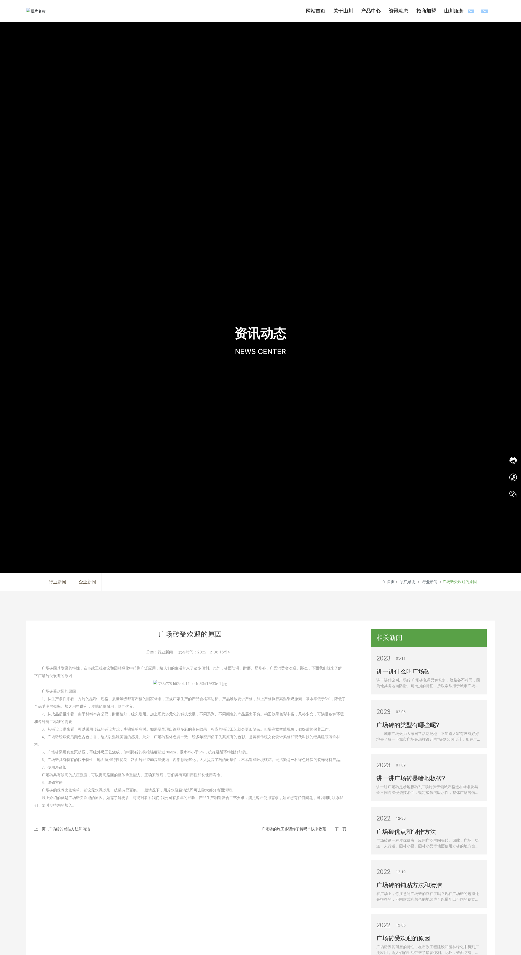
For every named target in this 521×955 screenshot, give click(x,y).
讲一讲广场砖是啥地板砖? (410, 778)
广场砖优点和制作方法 (406, 831)
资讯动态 (407, 582)
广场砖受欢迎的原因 (403, 938)
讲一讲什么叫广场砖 (403, 671)
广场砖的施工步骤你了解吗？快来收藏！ (296, 828)
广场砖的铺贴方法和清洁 (69, 828)
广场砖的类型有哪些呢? (407, 724)
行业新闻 (429, 582)
